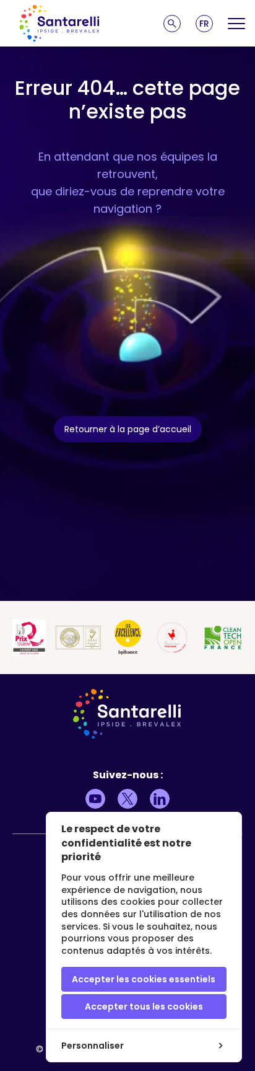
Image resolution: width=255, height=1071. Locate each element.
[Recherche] (172, 23)
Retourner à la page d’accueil (127, 429)
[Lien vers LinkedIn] (160, 799)
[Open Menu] (236, 23)
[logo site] (59, 23)
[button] (204, 24)
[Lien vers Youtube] (95, 799)
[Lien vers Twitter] (127, 799)
